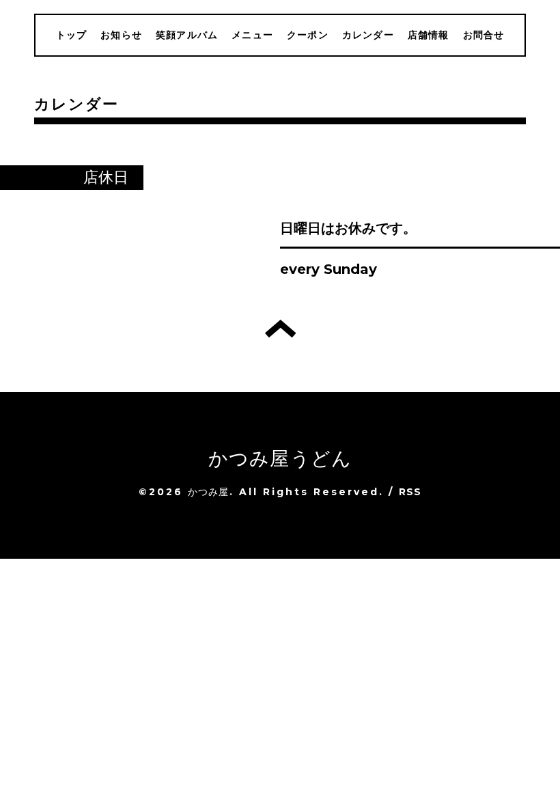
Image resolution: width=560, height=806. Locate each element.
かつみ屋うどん (280, 458)
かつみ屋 (208, 492)
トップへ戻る (280, 328)
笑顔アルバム (187, 35)
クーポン (307, 35)
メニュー (252, 35)
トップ (71, 35)
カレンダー (368, 35)
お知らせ (121, 35)
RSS (410, 492)
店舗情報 (428, 35)
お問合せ (484, 35)
